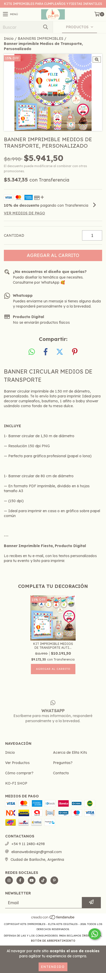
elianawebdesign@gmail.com (36, 852)
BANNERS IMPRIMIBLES (40, 38)
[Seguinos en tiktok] (43, 880)
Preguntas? (63, 762)
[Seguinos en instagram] (9, 880)
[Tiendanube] (53, 919)
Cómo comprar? (19, 773)
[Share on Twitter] (60, 352)
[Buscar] (45, 27)
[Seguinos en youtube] (32, 880)
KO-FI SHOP (16, 783)
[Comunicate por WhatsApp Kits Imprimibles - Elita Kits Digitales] (95, 934)
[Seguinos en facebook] (20, 880)
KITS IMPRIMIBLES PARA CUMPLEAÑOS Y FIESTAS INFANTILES (53, 4)
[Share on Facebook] (45, 352)
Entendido (53, 967)
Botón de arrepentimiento (53, 940)
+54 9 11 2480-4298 (28, 844)
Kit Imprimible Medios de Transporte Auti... (53, 646)
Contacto (61, 773)
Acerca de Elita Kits (70, 752)
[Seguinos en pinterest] (54, 880)
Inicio (9, 38)
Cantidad (14, 235)
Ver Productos (17, 762)
